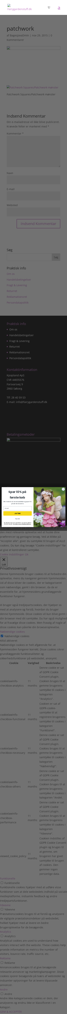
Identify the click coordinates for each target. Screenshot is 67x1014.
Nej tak (17, 519)
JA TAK (17, 513)
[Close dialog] (63, 489)
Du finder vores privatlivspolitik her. (22, 523)
